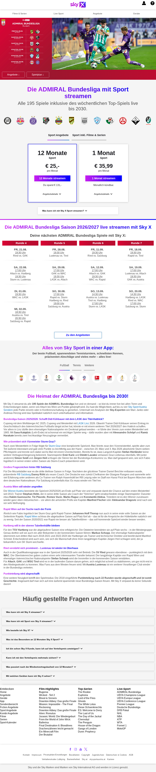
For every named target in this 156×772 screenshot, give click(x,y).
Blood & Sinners (48, 698)
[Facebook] (70, 749)
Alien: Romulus (47, 713)
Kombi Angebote (9, 713)
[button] (144, 3)
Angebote (97, 13)
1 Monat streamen (103, 178)
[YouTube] (80, 749)
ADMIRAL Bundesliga (129, 692)
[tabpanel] (78, 179)
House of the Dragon (89, 725)
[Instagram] (75, 749)
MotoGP (121, 728)
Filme (3, 716)
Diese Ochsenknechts (90, 707)
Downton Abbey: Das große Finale (57, 701)
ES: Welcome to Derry (90, 710)
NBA (119, 716)
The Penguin (85, 722)
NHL (119, 713)
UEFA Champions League (131, 695)
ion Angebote (11, 707)
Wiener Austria (16, 491)
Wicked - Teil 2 (47, 695)
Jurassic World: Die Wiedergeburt (57, 716)
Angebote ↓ (13, 74)
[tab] (58, 136)
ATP (119, 719)
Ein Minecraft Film (48, 731)
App (2, 701)
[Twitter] (85, 749)
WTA (119, 722)
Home (3, 692)
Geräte (136, 13)
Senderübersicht (9, 704)
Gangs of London (87, 728)
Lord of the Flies (86, 698)
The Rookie (84, 692)
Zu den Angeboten (78, 335)
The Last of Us (86, 713)
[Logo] (78, 4)
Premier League (125, 704)
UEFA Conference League (131, 701)
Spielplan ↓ (38, 74)
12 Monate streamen (52, 178)
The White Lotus (87, 704)
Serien (3, 719)
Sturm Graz (55, 446)
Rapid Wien (31, 516)
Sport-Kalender (8, 722)
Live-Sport (59, 13)
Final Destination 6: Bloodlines (55, 725)
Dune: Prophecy (87, 731)
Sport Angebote (8, 710)
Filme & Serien (19, 13)
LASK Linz (83, 423)
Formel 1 (122, 725)
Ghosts (82, 701)
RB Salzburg (24, 474)
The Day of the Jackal (89, 716)
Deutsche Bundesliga (128, 707)
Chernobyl (83, 719)
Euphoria (83, 695)
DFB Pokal (123, 710)
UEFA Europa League (129, 698)
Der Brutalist (45, 734)
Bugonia (43, 692)
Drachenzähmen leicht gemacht (56, 728)
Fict (2, 707)
